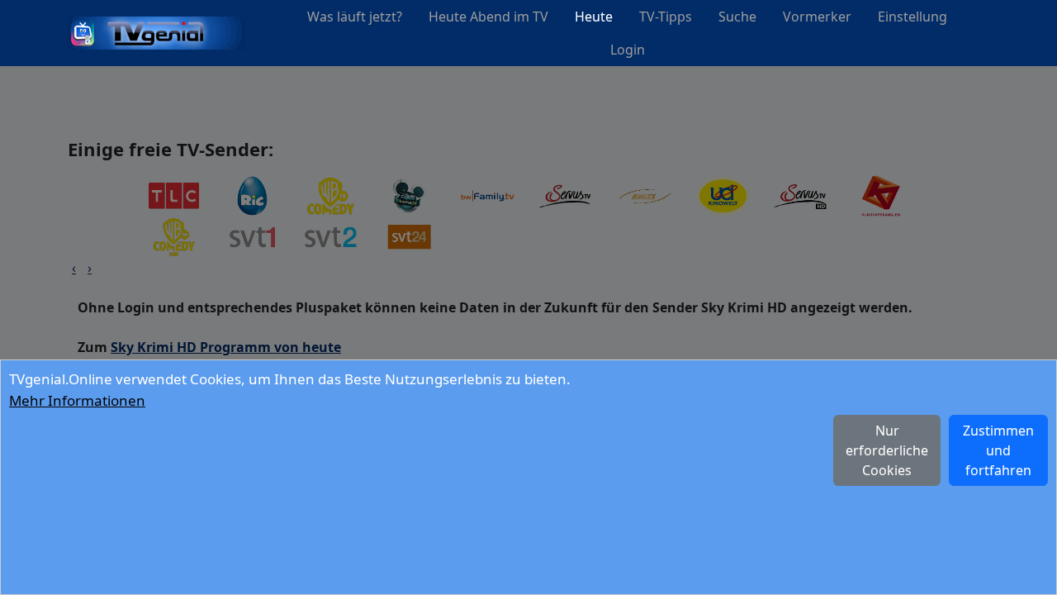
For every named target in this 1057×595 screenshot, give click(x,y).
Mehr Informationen (77, 400)
